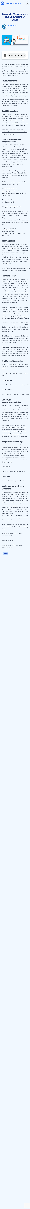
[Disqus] (15, 578)
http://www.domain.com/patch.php (13, 218)
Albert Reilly (12, 25)
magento (5, 553)
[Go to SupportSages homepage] (11, 3)
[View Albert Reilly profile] (4, 26)
